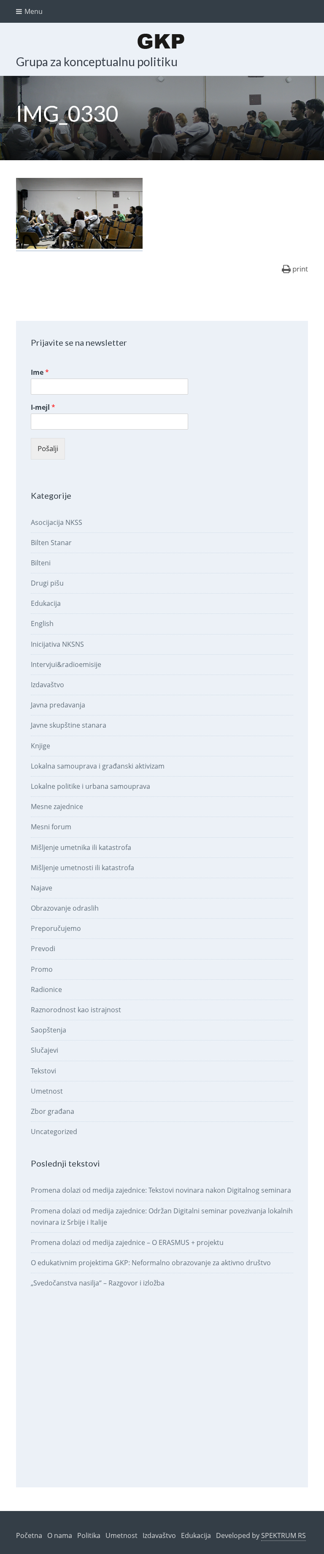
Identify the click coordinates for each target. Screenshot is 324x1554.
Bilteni (41, 562)
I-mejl (43, 407)
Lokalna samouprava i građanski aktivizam (98, 766)
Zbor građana (52, 1111)
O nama (59, 1535)
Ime (40, 372)
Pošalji (48, 448)
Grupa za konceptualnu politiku (97, 61)
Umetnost (47, 1091)
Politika (88, 1535)
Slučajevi (44, 1050)
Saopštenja (48, 1030)
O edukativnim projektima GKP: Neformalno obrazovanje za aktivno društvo (151, 1262)
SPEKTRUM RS (283, 1535)
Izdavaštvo (47, 684)
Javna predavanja (58, 705)
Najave (41, 888)
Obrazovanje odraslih (65, 908)
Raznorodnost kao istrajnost (76, 1009)
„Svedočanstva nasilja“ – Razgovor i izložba (98, 1283)
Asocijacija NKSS (56, 522)
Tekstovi (43, 1070)
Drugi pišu (47, 583)
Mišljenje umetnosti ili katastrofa (82, 867)
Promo (42, 969)
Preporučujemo (56, 928)
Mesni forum (51, 826)
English (42, 623)
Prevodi (43, 948)
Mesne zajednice (57, 806)
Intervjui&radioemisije (66, 664)
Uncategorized (54, 1131)
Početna (29, 1535)
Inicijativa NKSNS (57, 644)
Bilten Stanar (51, 542)
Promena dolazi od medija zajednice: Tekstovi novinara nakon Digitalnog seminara (161, 1190)
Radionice (46, 989)
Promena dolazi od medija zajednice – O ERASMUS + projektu (127, 1242)
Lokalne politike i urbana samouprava (90, 786)
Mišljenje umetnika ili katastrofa (81, 847)
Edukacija (46, 603)
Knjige (40, 745)
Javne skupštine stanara (68, 725)
